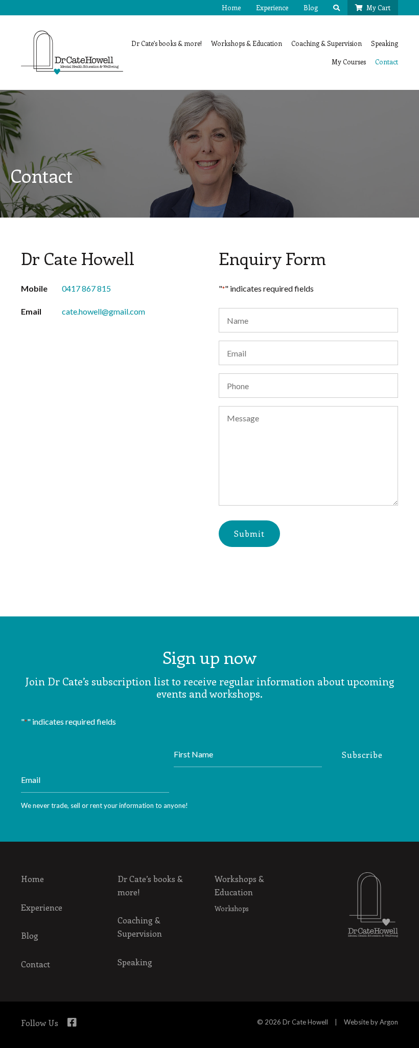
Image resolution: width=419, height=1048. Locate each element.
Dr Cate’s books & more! (166, 43)
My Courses (349, 61)
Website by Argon (371, 1022)
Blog (311, 7)
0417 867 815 (86, 288)
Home (231, 7)
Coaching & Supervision (326, 43)
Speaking (384, 43)
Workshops (231, 908)
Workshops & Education (246, 43)
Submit (249, 533)
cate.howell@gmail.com (103, 311)
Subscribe (362, 754)
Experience (272, 7)
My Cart (378, 7)
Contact (386, 61)
